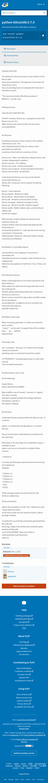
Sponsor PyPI (24, 677)
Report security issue (24, 697)
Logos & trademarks (24, 651)
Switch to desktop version (24, 753)
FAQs (24, 628)
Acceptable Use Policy (23, 707)
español (16, 764)
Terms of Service (23, 694)
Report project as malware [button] (24, 586)
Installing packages (23, 615)
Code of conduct (23, 700)
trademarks (14, 735)
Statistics (24, 648)
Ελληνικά (18, 766)
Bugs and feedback (24, 668)
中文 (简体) (33, 766)
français (23, 764)
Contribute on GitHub (23, 671)
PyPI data (7, 548)
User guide (23, 622)
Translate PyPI (23, 674)
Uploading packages (23, 618)
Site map (24, 742)
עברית (22, 768)
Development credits (23, 680)
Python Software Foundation (33, 735)
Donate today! (24, 728)
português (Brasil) (40, 764)
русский (15, 768)
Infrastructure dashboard (23, 645)
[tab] (24, 48)
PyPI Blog (23, 642)
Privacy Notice (23, 703)
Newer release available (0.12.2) (16, 555)
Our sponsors (24, 654)
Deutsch (25, 766)
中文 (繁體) (42, 766)
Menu (40, 4)
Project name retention (23, 625)
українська (9, 766)
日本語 (30, 764)
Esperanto (29, 768)
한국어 (37, 768)
